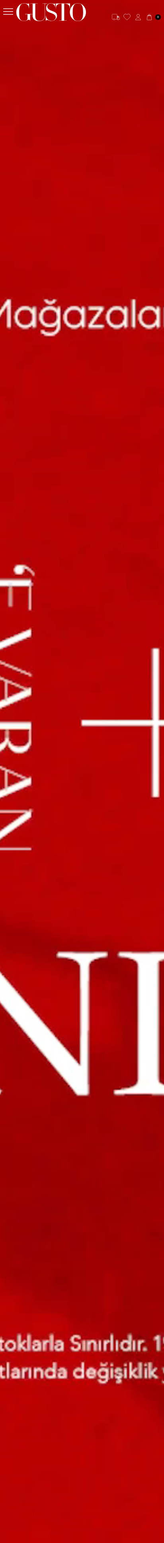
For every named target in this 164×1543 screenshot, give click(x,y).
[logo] (51, 12)
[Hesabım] (138, 17)
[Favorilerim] (127, 17)
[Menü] (8, 12)
